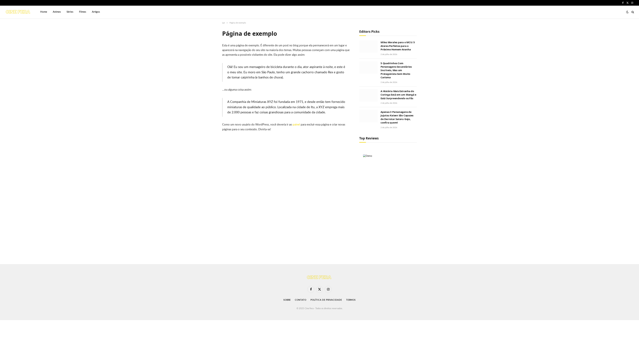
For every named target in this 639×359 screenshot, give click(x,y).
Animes (57, 12)
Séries (70, 12)
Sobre (287, 300)
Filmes (82, 12)
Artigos (96, 12)
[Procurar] (632, 12)
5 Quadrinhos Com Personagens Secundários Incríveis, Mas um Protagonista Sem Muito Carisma (396, 70)
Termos (351, 300)
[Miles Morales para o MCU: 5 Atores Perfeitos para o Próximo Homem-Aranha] (368, 46)
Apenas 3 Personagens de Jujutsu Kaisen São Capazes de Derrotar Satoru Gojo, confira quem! (397, 117)
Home (43, 12)
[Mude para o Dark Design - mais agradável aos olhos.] (627, 12)
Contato (300, 300)
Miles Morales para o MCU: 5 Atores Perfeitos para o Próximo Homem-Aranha (398, 46)
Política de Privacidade (326, 300)
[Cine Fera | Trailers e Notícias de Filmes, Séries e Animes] (18, 12)
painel (296, 124)
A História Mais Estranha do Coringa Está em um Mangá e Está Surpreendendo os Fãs (398, 94)
